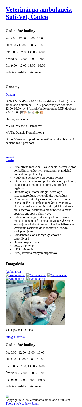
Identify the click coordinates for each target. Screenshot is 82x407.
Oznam (10, 94)
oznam (10, 156)
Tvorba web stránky (18, 403)
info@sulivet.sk (15, 337)
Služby (10, 160)
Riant (35, 403)
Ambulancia (13, 271)
